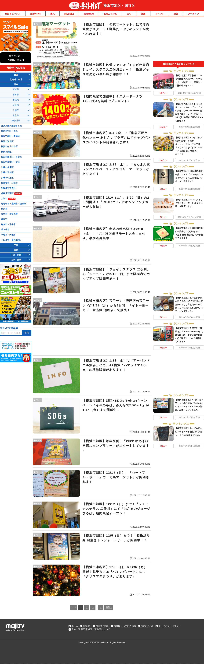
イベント (159, 13)
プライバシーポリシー (169, 626)
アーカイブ (193, 13)
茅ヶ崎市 (5, 229)
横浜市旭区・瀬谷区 (119, 5)
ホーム (74, 626)
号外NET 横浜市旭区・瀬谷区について (90, 629)
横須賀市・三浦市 (9, 183)
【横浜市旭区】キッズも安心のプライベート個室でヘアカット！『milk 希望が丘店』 (188, 431)
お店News (89, 13)
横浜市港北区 (7, 141)
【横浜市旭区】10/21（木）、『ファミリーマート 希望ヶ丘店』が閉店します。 (189, 202)
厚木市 (4, 209)
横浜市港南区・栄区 (10, 162)
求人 (52, 13)
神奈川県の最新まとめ (11, 126)
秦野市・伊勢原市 (9, 214)
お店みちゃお (110, 13)
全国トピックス (13, 13)
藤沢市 (4, 219)
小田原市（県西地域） (11, 240)
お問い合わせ (147, 626)
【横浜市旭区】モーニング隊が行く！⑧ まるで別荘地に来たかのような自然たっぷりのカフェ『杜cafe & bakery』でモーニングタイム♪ (189, 304)
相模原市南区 (11, 193)
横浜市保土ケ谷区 (9, 146)
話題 (143, 13)
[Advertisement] (92, 341)
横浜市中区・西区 (9, 131)
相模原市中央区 (8, 188)
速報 (176, 13)
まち (129, 13)
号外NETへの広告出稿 (125, 626)
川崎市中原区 (7, 178)
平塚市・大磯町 (8, 235)
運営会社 (87, 626)
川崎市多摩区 (7, 167)
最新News (35, 13)
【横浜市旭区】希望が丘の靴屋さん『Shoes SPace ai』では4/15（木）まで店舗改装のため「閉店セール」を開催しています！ (189, 335)
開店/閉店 (69, 13)
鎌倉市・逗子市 (8, 224)
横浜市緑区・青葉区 (10, 136)
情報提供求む (102, 626)
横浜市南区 (6, 152)
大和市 (8, 198)
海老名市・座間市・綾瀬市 (13, 204)
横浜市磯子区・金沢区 (11, 157)
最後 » (109, 607)
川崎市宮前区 (7, 172)
